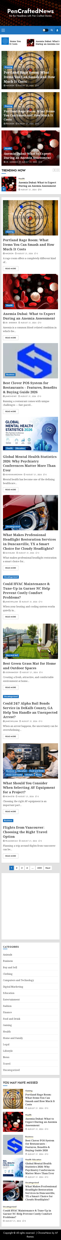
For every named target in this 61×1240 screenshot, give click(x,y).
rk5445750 (9, 797)
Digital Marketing (13, 986)
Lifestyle (29, 774)
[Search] (52, 30)
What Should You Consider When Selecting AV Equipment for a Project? (29, 787)
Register (57, 30)
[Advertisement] (30, 906)
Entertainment (11, 999)
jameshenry (11, 396)
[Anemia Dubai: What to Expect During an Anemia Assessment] (8, 184)
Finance (7, 1012)
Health (8, 148)
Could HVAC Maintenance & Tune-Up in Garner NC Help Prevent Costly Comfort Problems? (26, 590)
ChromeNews (44, 1233)
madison (10, 86)
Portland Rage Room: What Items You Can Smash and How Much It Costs (29, 77)
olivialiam (10, 553)
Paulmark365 (11, 841)
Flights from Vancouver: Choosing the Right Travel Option (25, 832)
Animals (7, 954)
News (38, 774)
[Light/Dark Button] (45, 30)
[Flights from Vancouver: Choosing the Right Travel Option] (30, 820)
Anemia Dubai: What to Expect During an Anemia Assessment (27, 156)
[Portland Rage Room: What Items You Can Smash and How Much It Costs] (30, 217)
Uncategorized (13, 526)
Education (20, 448)
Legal (6, 1044)
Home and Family (14, 774)
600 (39, 867)
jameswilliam (11, 602)
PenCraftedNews (30, 11)
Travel (6, 1063)
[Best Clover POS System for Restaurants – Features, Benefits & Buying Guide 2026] (30, 360)
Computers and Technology (18, 980)
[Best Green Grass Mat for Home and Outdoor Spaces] (30, 641)
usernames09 (11, 672)
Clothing (8, 974)
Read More (10, 268)
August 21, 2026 (26, 86)
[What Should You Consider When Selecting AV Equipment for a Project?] (30, 761)
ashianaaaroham (13, 475)
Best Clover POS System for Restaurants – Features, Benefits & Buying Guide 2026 (30, 387)
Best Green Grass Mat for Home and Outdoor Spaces (29, 665)
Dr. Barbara (12, 162)
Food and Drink (37, 771)
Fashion (7, 1006)
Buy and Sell (12, 655)
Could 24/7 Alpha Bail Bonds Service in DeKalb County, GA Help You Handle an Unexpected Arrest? (30, 710)
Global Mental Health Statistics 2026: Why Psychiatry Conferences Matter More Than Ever (30, 463)
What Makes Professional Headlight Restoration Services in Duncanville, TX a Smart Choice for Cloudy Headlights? (29, 541)
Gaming (8, 67)
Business (10, 374)
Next (47, 867)
